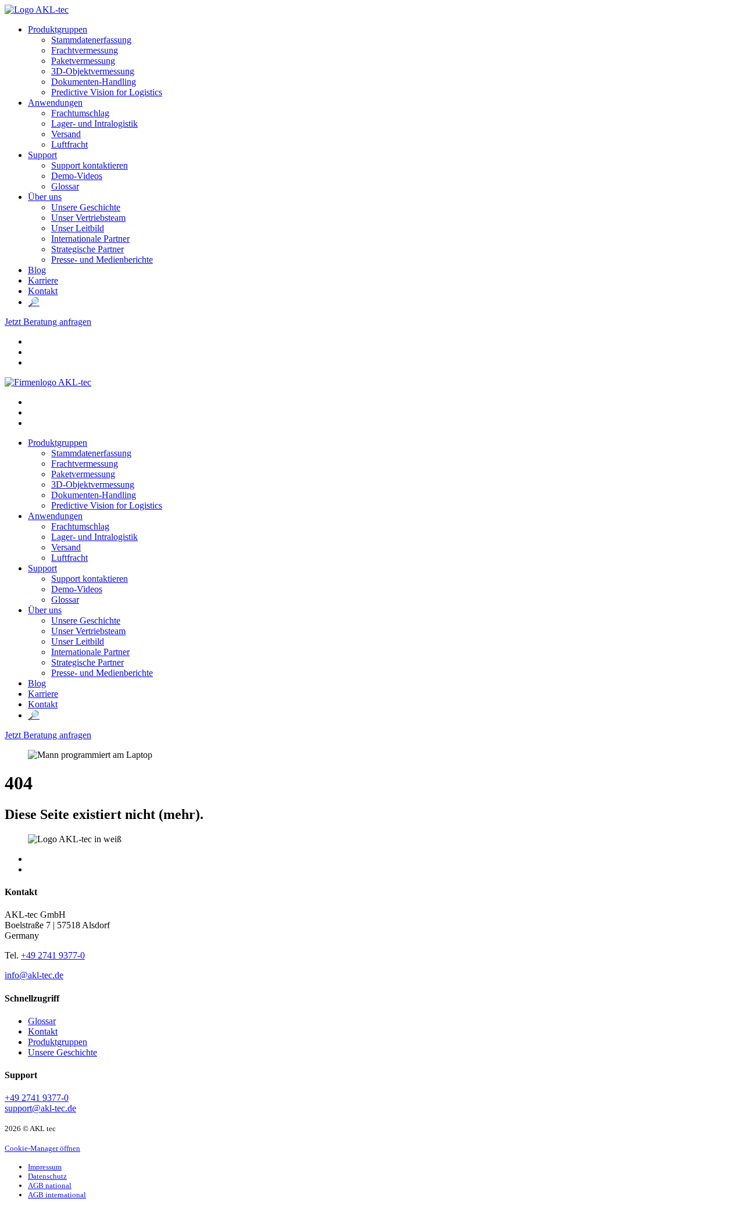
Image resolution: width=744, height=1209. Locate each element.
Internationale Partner (90, 239)
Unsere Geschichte (85, 207)
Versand (66, 134)
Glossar (65, 186)
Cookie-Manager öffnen (42, 1148)
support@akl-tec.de (40, 1108)
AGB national (49, 1185)
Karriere (43, 280)
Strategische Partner (87, 249)
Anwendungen (55, 103)
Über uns (45, 197)
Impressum (45, 1166)
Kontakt (43, 291)
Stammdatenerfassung (91, 40)
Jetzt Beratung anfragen (48, 322)
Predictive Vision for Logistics (106, 92)
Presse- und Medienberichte (102, 259)
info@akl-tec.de (34, 975)
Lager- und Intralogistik (94, 123)
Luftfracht (69, 144)
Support (42, 155)
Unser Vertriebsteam (88, 218)
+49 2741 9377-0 (53, 955)
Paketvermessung (83, 61)
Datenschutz (47, 1176)
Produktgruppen (57, 29)
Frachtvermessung (84, 50)
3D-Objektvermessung (92, 71)
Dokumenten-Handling (93, 82)
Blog (37, 270)
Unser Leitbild (77, 228)
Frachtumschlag (80, 113)
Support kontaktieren (89, 165)
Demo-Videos (76, 176)
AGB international (57, 1194)
